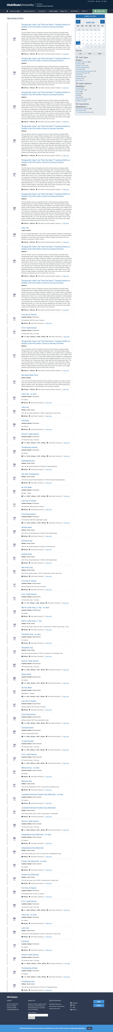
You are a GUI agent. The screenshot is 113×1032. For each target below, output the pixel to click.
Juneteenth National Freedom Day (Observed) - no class (42, 794)
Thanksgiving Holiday (29, 447)
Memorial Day (26, 781)
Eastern (40, 4)
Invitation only (80, 101)
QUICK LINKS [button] (92, 1)
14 (99, 37)
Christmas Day (26, 541)
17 (83, 40)
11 (87, 37)
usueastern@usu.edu (13, 1009)
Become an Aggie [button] (15, 11)
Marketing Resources (55, 1004)
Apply (98, 1001)
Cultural (78, 75)
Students (78, 88)
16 (79, 40)
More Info (66, 54)
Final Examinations (28, 514)
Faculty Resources (54, 1008)
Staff (77, 95)
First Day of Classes (28, 314)
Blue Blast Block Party (29, 375)
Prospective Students (82, 99)
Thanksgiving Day (28, 461)
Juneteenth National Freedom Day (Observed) (38, 808)
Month (99, 53)
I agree (89, 1028)
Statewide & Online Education (45, 6)
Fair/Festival (79, 69)
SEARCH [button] (105, 1)
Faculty (78, 93)
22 (103, 40)
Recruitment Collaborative (56, 1006)
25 (87, 43)
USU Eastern (79, 110)
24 (83, 43)
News (73, 1005)
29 (91, 30)
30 (95, 30)
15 (103, 37)
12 (91, 37)
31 (99, 30)
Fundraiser (79, 78)
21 (99, 40)
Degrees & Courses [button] (29, 11)
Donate (74, 1009)
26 (79, 30)
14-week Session (27, 741)
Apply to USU (101, 11)
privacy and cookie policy (77, 1028)
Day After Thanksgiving (30, 474)
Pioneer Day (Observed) (30, 875)
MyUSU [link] (99, 1)
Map (73, 1007)
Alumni (78, 91)
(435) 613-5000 (11, 1007)
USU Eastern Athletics (84, 112)
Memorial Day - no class (30, 768)
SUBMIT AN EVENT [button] (90, 16)
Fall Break (25, 421)
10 (83, 37)
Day (80, 53)
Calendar (74, 1003)
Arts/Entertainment (81, 67)
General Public (80, 90)
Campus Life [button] (63, 11)
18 (87, 40)
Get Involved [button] (74, 11)
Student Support (53, 11)
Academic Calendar (81, 62)
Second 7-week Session (30, 434)
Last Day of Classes (28, 501)
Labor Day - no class (29, 394)
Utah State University (82, 108)
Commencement (27, 728)
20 (95, 40)
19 (91, 40)
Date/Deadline (80, 76)
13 (95, 37)
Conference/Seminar (82, 73)
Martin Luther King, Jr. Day (31, 621)
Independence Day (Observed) (32, 848)
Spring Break (26, 674)
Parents (78, 97)
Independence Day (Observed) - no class (36, 834)
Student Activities (81, 65)
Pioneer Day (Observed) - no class (34, 861)
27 (83, 30)
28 (87, 30)
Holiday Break (26, 527)
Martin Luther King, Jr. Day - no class (35, 607)
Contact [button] (84, 11)
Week (89, 53)
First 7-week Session (29, 328)
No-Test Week (26, 487)
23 (79, 43)
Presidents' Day (27, 648)
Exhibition (79, 64)
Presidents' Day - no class (31, 634)
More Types (79, 80)
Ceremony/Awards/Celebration (85, 71)
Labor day (25, 407)
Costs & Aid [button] (41, 11)
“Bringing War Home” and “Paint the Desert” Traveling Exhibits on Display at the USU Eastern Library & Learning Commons (45, 26)
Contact (98, 1005)
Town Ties (25, 228)
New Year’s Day (27, 567)
